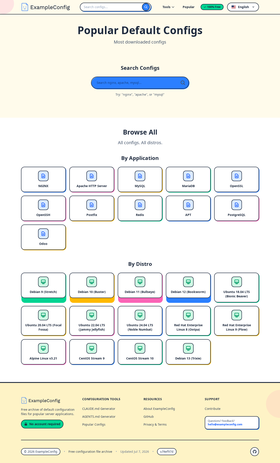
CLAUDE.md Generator (98, 409)
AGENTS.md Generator (99, 416)
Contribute (212, 409)
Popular (188, 7)
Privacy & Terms (155, 424)
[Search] (146, 7)
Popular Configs (93, 424)
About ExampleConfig (159, 409)
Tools (166, 7)
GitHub (149, 416)
